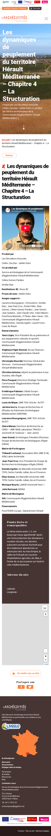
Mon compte (36, 8)
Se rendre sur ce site (28, 673)
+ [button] (46, 656)
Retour (9, 155)
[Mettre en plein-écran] (46, 651)
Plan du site (30, 831)
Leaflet (46, 664)
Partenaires (22, 8)
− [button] (46, 659)
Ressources (15, 8)
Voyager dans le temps (11, 767)
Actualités (6, 774)
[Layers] (45, 607)
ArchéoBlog (7, 8)
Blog (3, 779)
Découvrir (6, 762)
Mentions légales (42, 831)
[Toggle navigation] (46, 18)
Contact (21, 831)
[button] (46, 614)
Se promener (7, 765)
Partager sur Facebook (21, 687)
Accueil (6, 140)
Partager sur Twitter (29, 687)
